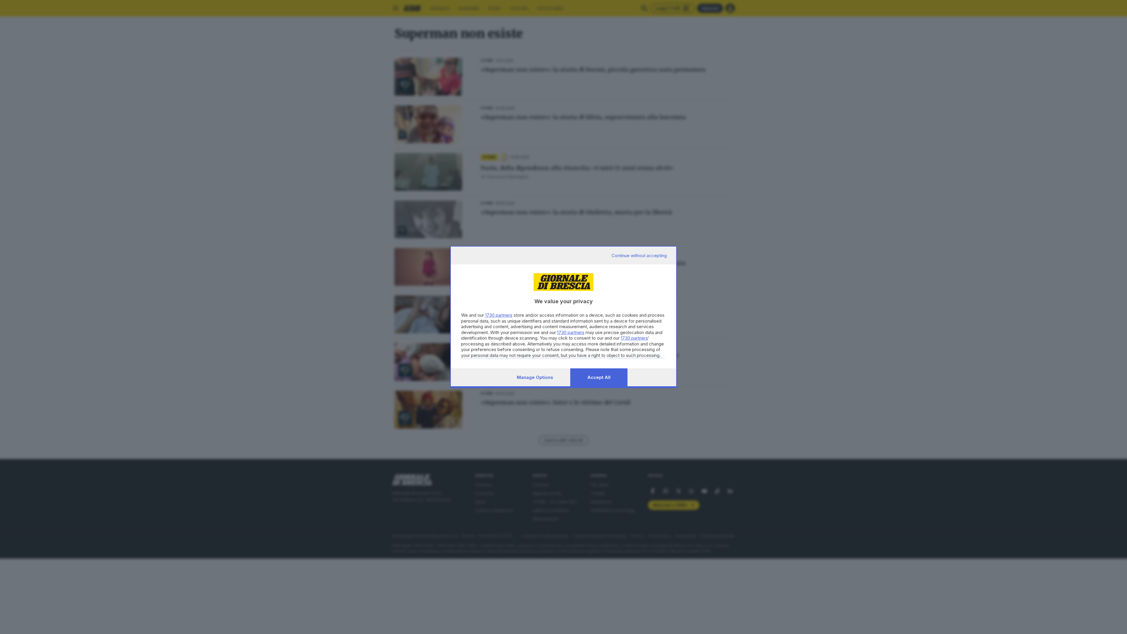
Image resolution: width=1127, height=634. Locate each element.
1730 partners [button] (498, 315)
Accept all (598, 377)
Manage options (535, 377)
